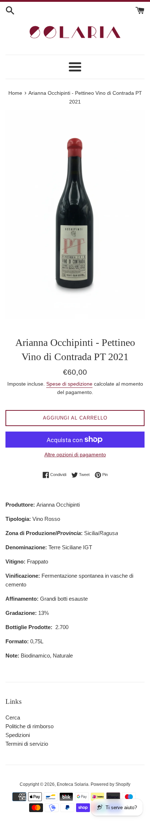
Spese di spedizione (69, 384)
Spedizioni (17, 735)
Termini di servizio (26, 744)
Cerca (12, 717)
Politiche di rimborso (29, 726)
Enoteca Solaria (72, 784)
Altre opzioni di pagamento (75, 454)
